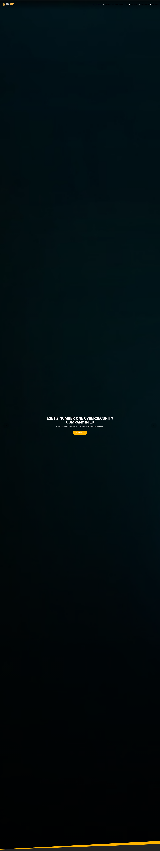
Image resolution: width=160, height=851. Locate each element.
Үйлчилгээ (108, 5)
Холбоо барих (155, 5)
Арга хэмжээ (133, 5)
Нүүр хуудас (98, 5)
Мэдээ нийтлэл (144, 5)
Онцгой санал (124, 5)
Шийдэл (115, 5)
